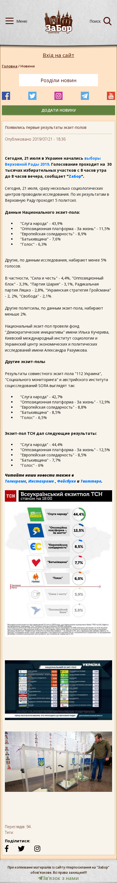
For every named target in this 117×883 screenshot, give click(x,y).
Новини (27, 66)
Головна (9, 66)
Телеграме (15, 481)
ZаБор (75, 176)
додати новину (58, 110)
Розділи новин (58, 80)
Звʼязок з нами (60, 878)
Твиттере (91, 481)
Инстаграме (41, 481)
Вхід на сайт (58, 55)
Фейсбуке (66, 481)
